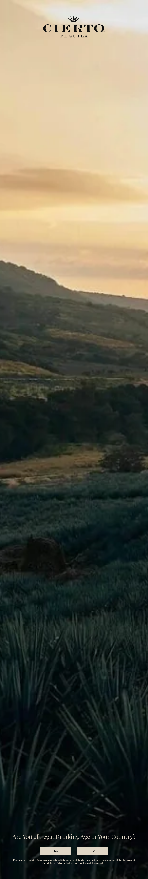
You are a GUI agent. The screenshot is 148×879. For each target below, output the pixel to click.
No (92, 850)
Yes (55, 850)
